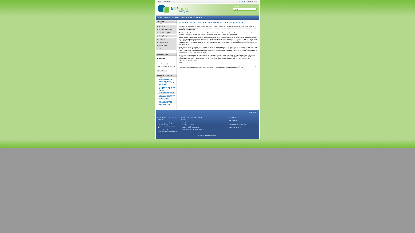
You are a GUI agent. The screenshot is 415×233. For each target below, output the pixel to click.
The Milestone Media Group (209, 135)
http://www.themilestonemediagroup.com (233, 41)
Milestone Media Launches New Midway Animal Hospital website (167, 96)
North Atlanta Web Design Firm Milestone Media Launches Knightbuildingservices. (167, 90)
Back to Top (252, 112)
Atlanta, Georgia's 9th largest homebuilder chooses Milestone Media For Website (167, 82)
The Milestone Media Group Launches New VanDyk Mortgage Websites (165, 103)
